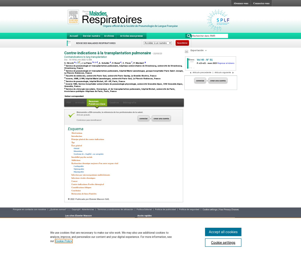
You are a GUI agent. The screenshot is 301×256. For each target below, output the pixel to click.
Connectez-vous (261, 3)
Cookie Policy (63, 241)
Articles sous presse (131, 36)
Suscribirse (182, 43)
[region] (150, 237)
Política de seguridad (189, 209)
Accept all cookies (223, 232)
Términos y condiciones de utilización (115, 209)
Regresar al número (225, 63)
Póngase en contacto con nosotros (29, 209)
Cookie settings (223, 242)
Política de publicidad (165, 209)
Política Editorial (144, 209)
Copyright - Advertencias (83, 209)
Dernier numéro (91, 36)
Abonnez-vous (241, 3)
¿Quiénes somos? (57, 209)
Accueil (74, 36)
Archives (109, 36)
